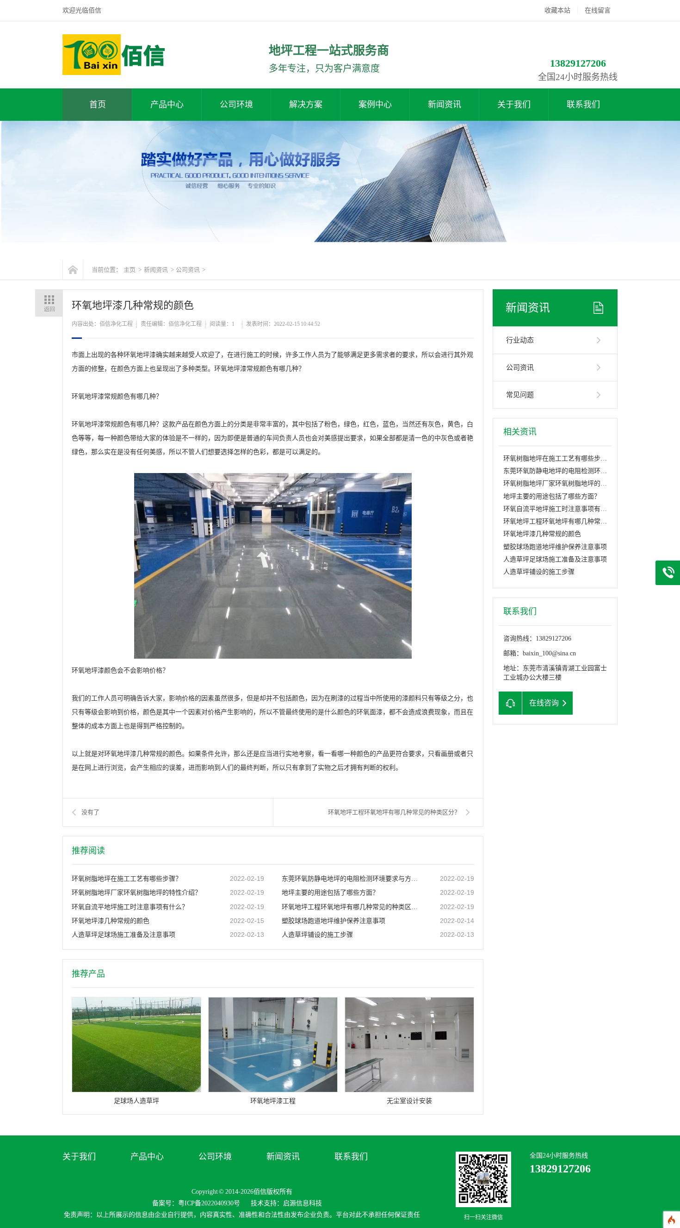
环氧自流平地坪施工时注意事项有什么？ (130, 907)
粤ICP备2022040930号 (209, 1203)
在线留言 (598, 10)
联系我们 (583, 104)
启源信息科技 (302, 1203)
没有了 (90, 812)
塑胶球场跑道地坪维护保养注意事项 (333, 920)
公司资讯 (188, 269)
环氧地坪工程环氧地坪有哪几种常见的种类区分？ (394, 812)
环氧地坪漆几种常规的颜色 (110, 920)
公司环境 (236, 104)
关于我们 (514, 104)
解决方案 (305, 104)
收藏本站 (557, 10)
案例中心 (375, 104)
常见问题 (520, 395)
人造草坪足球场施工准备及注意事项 (123, 934)
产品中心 (167, 104)
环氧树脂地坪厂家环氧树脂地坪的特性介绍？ (136, 892)
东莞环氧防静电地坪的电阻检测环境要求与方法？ (351, 878)
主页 (130, 269)
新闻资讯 (444, 104)
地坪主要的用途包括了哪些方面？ (330, 892)
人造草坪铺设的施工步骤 (317, 934)
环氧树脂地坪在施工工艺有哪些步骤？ (127, 878)
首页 (97, 104)
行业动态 (520, 340)
